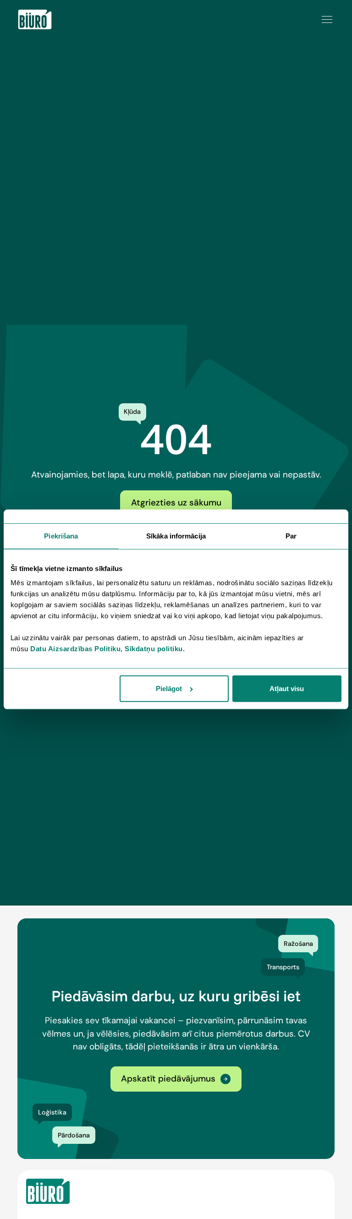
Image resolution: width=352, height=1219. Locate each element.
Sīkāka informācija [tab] (176, 536)
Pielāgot (169, 688)
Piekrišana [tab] (61, 536)
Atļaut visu (287, 688)
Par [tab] (291, 536)
